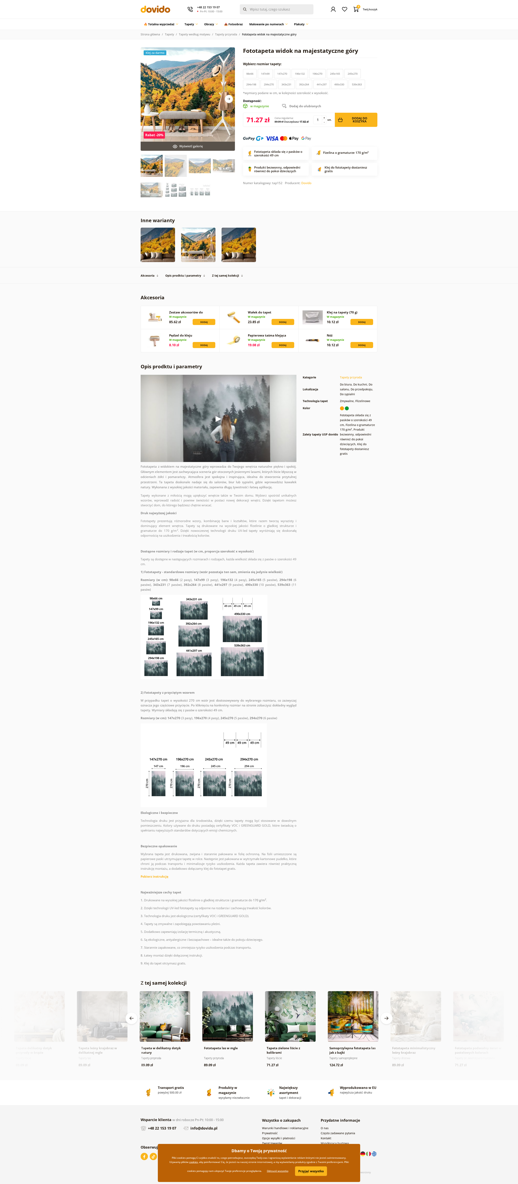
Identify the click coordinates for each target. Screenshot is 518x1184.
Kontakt (326, 1138)
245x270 (353, 73)
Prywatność (270, 1133)
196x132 (300, 73)
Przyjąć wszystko (311, 1171)
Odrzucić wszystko (277, 1171)
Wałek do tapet (259, 312)
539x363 (357, 84)
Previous (131, 1018)
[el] (374, 1153)
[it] (369, 1153)
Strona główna (150, 34)
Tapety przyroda (226, 34)
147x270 (282, 73)
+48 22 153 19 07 (161, 1128)
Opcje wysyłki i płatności (278, 1138)
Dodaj (204, 322)
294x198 (251, 84)
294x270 (269, 84)
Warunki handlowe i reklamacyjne (285, 1128)
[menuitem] (161, 24)
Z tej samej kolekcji (225, 275)
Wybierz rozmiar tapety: (262, 64)
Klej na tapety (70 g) (342, 312)
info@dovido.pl (203, 1128)
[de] (363, 1153)
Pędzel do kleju (180, 335)
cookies (193, 1162)
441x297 (322, 84)
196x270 (317, 73)
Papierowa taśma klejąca (267, 335)
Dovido (306, 183)
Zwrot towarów (272, 1143)
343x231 (286, 84)
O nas (325, 1128)
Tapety (169, 34)
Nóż (329, 335)
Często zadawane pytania (338, 1133)
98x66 (249, 73)
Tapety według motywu (194, 34)
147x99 (265, 73)
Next (229, 99)
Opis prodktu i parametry (183, 275)
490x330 (339, 84)
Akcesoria (147, 275)
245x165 (335, 73)
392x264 (304, 84)
